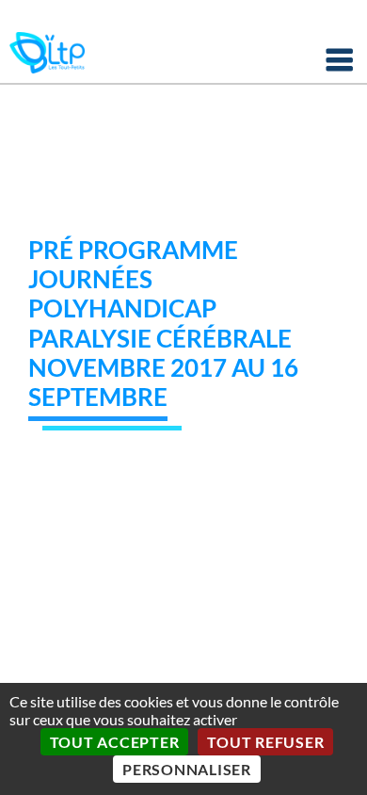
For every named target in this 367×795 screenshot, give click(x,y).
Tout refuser (265, 742)
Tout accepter (115, 742)
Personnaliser (186, 769)
